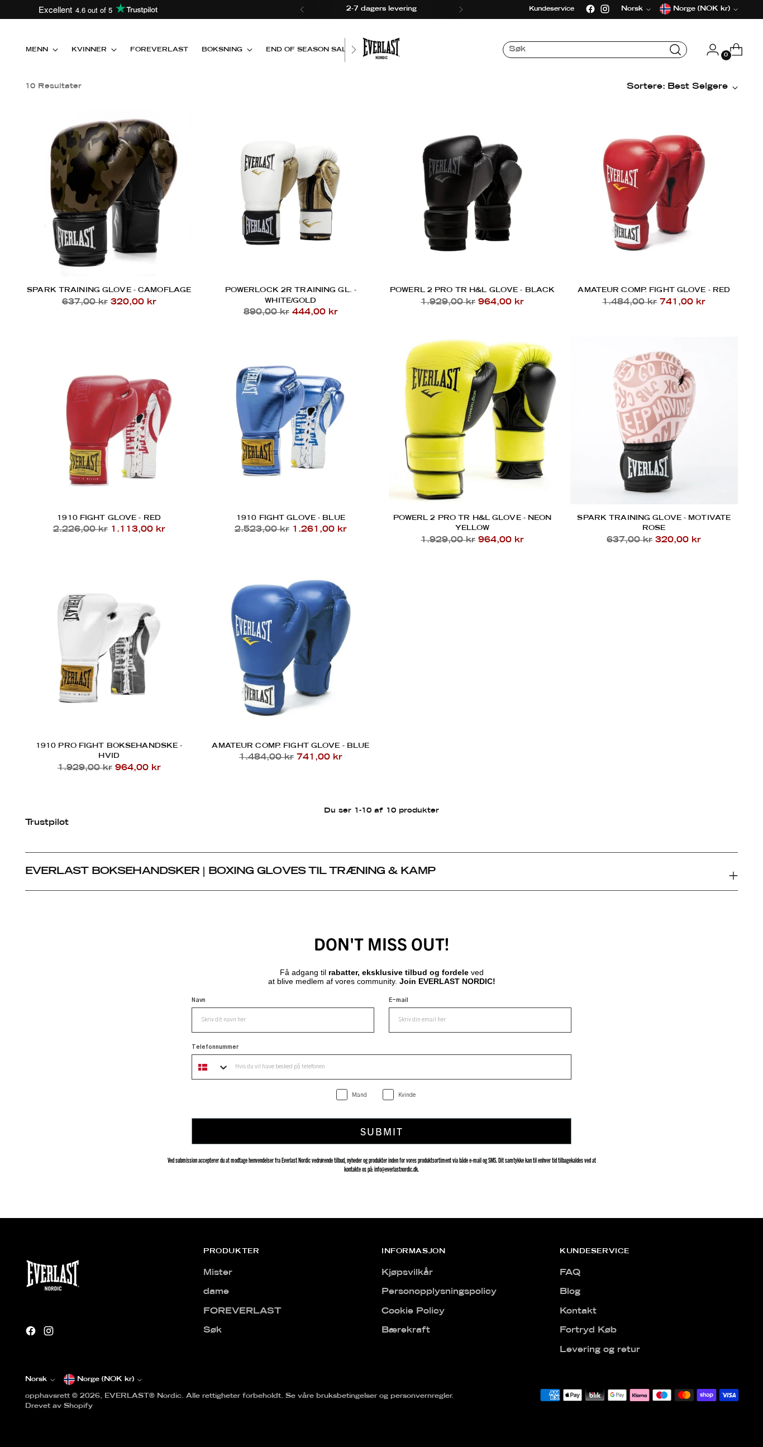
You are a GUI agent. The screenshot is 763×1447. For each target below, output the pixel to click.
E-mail (398, 1000)
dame (216, 1292)
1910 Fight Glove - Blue (290, 518)
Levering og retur (600, 1350)
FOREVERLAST (242, 1311)
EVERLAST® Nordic (143, 1396)
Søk (212, 1330)
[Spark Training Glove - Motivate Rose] (654, 420)
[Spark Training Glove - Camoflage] (109, 192)
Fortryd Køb (588, 1330)
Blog (570, 1292)
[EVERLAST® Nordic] (381, 49)
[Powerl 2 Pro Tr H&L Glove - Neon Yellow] (472, 420)
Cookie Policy (413, 1311)
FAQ (570, 1273)
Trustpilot (47, 823)
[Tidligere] (302, 9)
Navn (199, 1000)
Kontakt (578, 1311)
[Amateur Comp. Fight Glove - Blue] (290, 648)
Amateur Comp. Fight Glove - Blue (290, 746)
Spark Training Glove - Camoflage (109, 290)
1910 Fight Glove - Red (109, 518)
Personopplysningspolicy (439, 1292)
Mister (217, 1273)
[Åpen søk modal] (675, 50)
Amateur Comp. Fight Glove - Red (654, 290)
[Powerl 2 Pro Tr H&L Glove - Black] (472, 192)
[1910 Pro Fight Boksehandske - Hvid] (109, 648)
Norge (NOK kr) (105, 1379)
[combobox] (211, 1067)
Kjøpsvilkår (407, 1273)
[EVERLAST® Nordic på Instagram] (605, 9)
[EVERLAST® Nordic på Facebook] (590, 9)
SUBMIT (381, 1131)
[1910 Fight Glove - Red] (109, 420)
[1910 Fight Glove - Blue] (290, 420)
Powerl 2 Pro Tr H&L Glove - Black (472, 290)
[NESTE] (461, 9)
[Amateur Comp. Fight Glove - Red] (654, 192)
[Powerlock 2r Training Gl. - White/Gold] (290, 192)
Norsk (36, 1379)
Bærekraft (406, 1330)
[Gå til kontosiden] (708, 50)
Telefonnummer (215, 1047)
